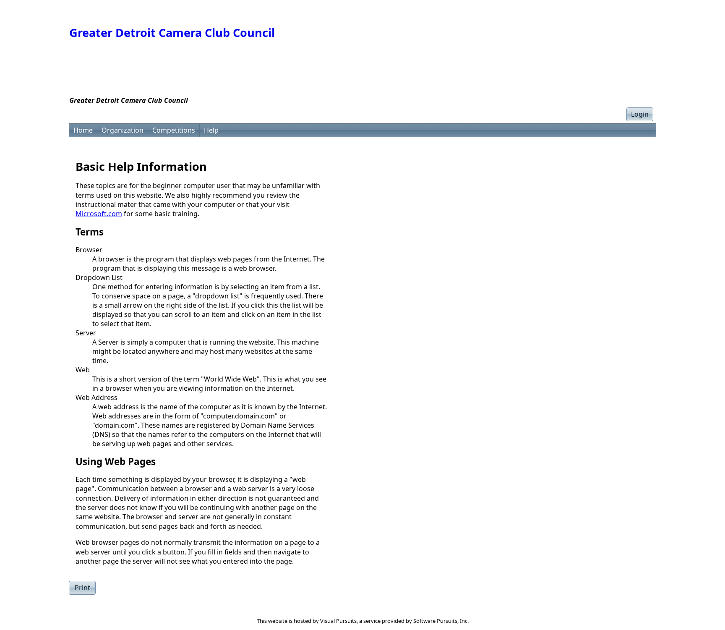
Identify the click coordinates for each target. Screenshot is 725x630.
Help (211, 130)
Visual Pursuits (338, 621)
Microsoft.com (99, 213)
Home (83, 130)
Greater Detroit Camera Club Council (172, 32)
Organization (122, 130)
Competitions (173, 130)
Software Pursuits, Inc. (441, 621)
